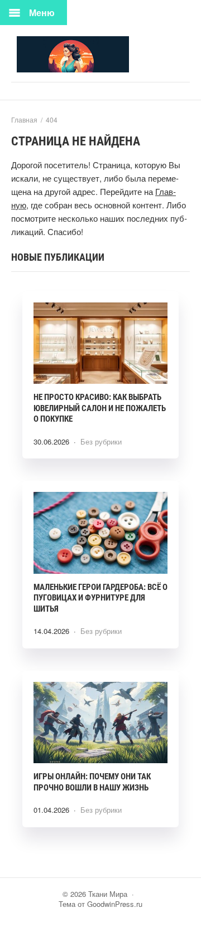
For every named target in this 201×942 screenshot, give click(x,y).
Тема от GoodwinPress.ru (100, 904)
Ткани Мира (100, 54)
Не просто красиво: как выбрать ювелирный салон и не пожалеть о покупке (100, 408)
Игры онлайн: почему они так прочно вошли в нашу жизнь (92, 782)
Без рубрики (101, 441)
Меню (42, 12)
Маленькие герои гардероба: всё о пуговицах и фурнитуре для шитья (101, 598)
